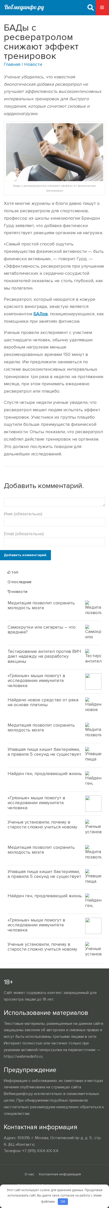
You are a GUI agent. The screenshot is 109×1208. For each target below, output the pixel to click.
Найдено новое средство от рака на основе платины (43, 702)
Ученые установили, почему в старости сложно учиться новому (42, 824)
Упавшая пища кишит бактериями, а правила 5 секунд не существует (44, 751)
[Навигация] (102, 7)
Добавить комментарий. (25, 555)
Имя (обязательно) (23, 514)
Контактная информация (60, 1174)
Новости (33, 64)
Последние (21, 582)
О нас (29, 1174)
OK (63, 1202)
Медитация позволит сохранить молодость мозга (41, 605)
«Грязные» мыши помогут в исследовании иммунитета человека (36, 681)
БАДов (40, 314)
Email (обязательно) (24, 534)
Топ (14, 573)
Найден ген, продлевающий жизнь (45, 773)
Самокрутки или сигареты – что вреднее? (42, 629)
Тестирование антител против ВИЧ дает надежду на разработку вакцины (44, 656)
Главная (12, 64)
